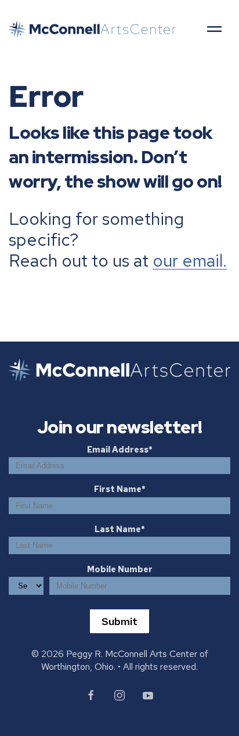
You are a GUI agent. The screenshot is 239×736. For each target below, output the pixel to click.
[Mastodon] (148, 695)
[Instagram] (119, 695)
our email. (190, 260)
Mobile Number (120, 569)
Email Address (118, 449)
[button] (214, 29)
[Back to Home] (92, 29)
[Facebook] (91, 695)
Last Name (118, 529)
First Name (118, 489)
